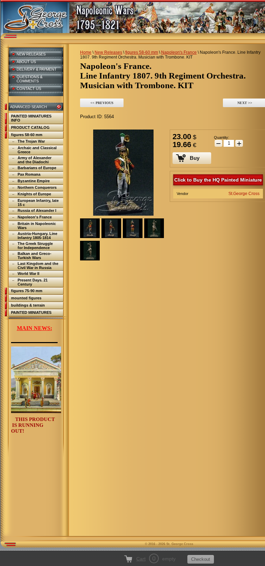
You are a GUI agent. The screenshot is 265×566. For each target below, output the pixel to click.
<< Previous (102, 103)
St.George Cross (243, 193)
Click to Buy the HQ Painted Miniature (218, 180)
